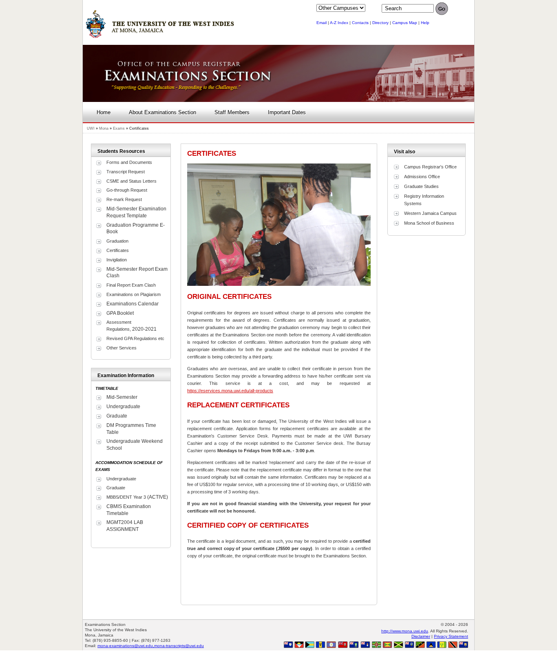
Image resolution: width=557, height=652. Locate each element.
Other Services (121, 347)
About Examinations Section (162, 112)
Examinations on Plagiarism (133, 294)
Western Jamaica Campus (430, 213)
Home (104, 112)
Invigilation (116, 259)
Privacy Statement (451, 636)
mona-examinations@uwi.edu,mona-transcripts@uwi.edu (150, 645)
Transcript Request (125, 171)
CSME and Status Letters (131, 181)
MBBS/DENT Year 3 (126, 497)
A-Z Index (339, 22)
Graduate (116, 487)
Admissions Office (422, 176)
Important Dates (287, 112)
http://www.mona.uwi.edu (404, 631)
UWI (91, 128)
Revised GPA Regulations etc (135, 338)
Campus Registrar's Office (430, 166)
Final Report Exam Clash (131, 285)
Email (321, 22)
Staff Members (232, 112)
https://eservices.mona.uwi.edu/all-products (230, 390)
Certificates (117, 250)
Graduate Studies (421, 186)
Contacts (360, 22)
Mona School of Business (429, 223)
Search (442, 10)
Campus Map (404, 22)
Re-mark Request (124, 199)
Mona (103, 128)
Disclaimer (420, 636)
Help (425, 22)
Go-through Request (126, 190)
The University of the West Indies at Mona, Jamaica (159, 28)
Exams (119, 128)
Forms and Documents (129, 162)
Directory (380, 22)
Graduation (117, 241)
